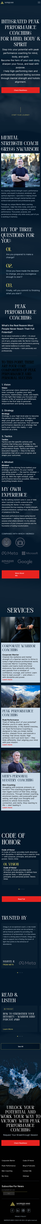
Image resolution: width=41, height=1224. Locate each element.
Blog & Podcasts (29, 1166)
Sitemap (26, 1176)
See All (20, 1046)
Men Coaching (7, 1171)
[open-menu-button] (39, 2)
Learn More (8, 1029)
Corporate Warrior (8, 1160)
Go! (9, 1193)
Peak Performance (8, 1166)
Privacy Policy (20, 1216)
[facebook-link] (12, 1212)
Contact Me (27, 1171)
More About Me (19, 574)
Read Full (21, 899)
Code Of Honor (28, 1160)
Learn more (7, 679)
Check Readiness (20, 90)
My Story (5, 1176)
